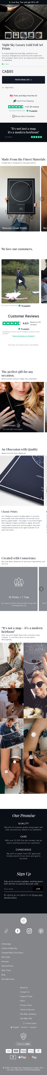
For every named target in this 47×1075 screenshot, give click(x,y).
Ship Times (6, 970)
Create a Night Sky (9, 948)
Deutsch (24, 1027)
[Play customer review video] (20, 281)
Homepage (6, 944)
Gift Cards (6, 957)
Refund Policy (7, 966)
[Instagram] (29, 930)
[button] (23, 88)
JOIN (38, 889)
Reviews (5, 961)
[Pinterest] (40, 930)
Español (33, 1027)
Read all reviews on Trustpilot (23, 336)
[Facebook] (17, 930)
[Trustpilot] (32, 110)
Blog (3, 975)
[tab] (8, 35)
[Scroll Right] (41, 198)
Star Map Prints (8, 979)
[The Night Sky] (23, 920)
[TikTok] (6, 930)
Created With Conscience (12, 953)
